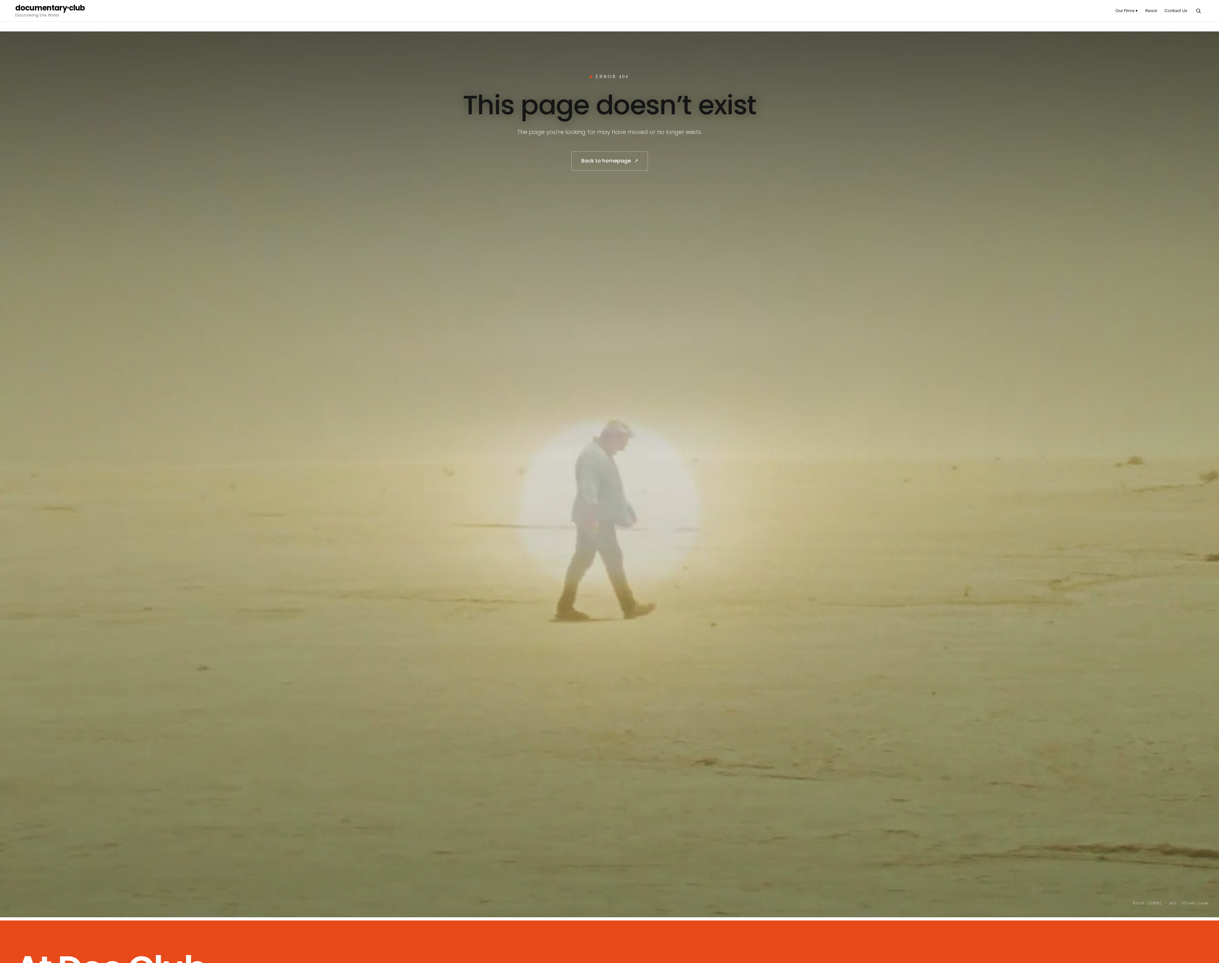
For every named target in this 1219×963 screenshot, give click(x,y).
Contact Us (1175, 11)
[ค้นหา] (1198, 10)
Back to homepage (609, 160)
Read (1151, 11)
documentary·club (50, 8)
